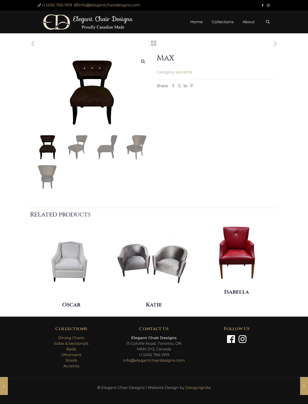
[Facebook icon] (262, 5)
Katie (154, 305)
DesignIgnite (198, 387)
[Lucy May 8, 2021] (4, 386)
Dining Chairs (71, 338)
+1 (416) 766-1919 (56, 5)
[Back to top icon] (286, 394)
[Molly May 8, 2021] (304, 386)
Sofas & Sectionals (71, 343)
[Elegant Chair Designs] (87, 22)
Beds (71, 349)
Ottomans (71, 354)
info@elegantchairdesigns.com (109, 5)
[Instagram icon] (268, 5)
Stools (71, 360)
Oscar (71, 305)
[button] (143, 61)
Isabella (236, 292)
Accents (184, 72)
